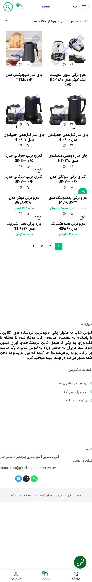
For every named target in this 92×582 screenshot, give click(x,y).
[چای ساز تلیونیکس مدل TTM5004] (24, 50)
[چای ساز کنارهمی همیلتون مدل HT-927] (24, 110)
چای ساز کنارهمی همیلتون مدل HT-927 (24, 137)
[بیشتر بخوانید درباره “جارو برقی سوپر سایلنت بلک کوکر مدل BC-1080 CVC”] (72, 65)
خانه (86, 21)
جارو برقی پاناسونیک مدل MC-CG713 (68, 200)
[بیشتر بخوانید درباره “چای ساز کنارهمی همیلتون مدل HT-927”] (28, 125)
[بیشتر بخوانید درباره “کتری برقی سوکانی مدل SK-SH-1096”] (72, 167)
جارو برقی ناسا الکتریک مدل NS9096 (67, 226)
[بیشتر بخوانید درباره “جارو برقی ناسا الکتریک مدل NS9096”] (72, 214)
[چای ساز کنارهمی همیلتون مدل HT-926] (68, 110)
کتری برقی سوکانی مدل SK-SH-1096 (68, 179)
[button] (28, 188)
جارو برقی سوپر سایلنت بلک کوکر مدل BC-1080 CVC (68, 80)
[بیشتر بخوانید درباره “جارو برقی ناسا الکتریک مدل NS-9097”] (28, 214)
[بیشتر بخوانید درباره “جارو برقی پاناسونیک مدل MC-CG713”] (72, 188)
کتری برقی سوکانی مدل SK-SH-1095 (24, 158)
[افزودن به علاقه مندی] (64, 65)
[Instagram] (26, 478)
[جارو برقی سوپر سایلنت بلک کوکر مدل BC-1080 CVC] (68, 50)
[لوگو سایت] (46, 6)
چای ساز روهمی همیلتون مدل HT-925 (67, 158)
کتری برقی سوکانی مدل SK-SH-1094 (24, 179)
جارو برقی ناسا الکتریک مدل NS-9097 (24, 226)
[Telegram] (18, 478)
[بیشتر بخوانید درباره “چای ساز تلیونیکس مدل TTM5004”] (28, 65)
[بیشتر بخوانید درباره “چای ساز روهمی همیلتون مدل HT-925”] (72, 145)
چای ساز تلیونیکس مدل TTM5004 (24, 77)
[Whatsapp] (34, 478)
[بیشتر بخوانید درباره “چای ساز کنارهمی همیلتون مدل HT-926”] (72, 125)
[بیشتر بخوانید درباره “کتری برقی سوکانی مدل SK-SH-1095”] (28, 145)
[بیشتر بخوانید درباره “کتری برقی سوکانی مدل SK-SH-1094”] (28, 167)
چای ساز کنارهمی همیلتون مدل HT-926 (68, 137)
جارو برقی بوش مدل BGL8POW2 (24, 200)
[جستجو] (8, 6)
